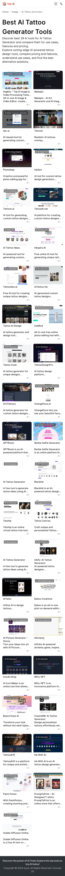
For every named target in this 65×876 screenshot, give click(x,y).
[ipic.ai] (17, 119)
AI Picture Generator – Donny (15, 639)
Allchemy (39, 637)
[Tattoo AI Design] (17, 314)
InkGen (38, 169)
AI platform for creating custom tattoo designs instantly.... (47, 217)
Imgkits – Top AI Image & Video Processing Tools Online (16, 93)
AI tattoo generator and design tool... (16, 334)
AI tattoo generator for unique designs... (15, 373)
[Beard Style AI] (17, 704)
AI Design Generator (43, 503)
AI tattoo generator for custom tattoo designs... (16, 412)
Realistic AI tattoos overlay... (44, 139)
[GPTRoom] (17, 431)
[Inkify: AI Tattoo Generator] (48, 548)
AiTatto (7, 598)
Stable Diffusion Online (16, 832)
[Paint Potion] (17, 782)
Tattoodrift (9, 754)
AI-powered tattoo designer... (44, 568)
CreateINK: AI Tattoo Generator (45, 717)
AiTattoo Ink (41, 286)
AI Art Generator (42, 152)
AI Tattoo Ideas (11, 247)
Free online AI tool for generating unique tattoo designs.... (48, 256)
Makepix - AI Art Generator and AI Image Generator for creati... (47, 100)
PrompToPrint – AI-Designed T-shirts (44, 795)
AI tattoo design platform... (43, 373)
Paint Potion (10, 793)
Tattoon (38, 130)
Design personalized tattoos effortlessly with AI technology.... (47, 724)
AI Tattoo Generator (14, 481)
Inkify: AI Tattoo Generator (43, 561)
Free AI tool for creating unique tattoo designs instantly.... (16, 295)
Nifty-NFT (39, 676)
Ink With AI (40, 754)
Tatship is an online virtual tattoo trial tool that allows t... (15, 529)
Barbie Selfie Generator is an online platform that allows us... (48, 451)
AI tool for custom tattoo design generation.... (47, 178)
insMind (38, 325)
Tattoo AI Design (12, 325)
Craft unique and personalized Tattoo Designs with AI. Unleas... (48, 529)
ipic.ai (6, 130)
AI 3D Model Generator (44, 308)
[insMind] (48, 314)
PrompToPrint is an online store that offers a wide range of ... (48, 802)
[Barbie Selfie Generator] (48, 431)
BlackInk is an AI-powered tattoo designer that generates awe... (47, 490)
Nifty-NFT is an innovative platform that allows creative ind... (47, 685)
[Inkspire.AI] (48, 236)
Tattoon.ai (8, 208)
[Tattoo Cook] (17, 353)
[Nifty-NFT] (48, 665)
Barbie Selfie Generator (47, 442)
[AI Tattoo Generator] (17, 470)
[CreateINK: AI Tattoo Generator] (48, 704)
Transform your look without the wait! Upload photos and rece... (16, 724)
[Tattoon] (48, 119)
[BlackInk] (48, 470)
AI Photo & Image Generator (46, 113)
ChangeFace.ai (42, 403)
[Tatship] (17, 509)
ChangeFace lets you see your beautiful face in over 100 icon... (47, 412)
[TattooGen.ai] (17, 275)
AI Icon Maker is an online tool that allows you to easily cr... (15, 685)
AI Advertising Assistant (13, 152)
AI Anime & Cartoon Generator (16, 113)
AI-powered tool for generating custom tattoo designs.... (14, 256)
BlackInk (39, 481)
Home (5, 11)
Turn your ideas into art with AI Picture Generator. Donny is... (16, 646)
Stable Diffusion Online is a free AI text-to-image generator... (16, 841)
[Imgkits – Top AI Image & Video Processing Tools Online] (17, 80)
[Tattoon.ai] (17, 197)
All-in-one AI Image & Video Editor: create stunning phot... (14, 100)
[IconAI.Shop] (17, 665)
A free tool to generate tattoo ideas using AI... (15, 490)
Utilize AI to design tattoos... (13, 607)
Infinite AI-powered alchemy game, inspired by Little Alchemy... (47, 646)
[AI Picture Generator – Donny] (17, 626)
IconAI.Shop (9, 676)
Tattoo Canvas (42, 520)
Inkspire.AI (40, 247)
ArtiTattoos (9, 403)
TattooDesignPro (43, 364)
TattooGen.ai (10, 286)
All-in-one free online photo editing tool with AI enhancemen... (48, 334)
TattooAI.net (41, 208)
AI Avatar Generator (43, 620)
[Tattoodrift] (17, 743)
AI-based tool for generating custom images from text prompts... (13, 139)
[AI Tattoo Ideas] (17, 236)
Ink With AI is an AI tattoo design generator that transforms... (47, 763)
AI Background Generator (45, 74)
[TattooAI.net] (48, 197)
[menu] (56, 4)
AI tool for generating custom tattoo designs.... (16, 217)
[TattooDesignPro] (48, 353)
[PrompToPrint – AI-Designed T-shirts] (48, 782)
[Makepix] (48, 80)
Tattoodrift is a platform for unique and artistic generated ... (16, 763)
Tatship (7, 520)
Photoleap (8, 169)
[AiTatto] (17, 587)
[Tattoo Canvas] (48, 509)
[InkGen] (48, 158)
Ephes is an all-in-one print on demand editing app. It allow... (47, 607)
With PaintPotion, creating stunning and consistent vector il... (15, 802)
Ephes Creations (43, 598)
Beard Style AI (11, 715)
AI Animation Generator (13, 74)
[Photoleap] (17, 158)
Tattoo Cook (10, 364)
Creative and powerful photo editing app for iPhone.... (15, 178)
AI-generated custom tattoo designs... (46, 295)
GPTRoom (8, 442)
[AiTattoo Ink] (48, 275)
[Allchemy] (48, 626)
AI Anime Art (9, 230)
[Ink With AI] (48, 743)
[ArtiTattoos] (17, 392)
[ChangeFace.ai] (48, 392)
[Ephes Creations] (48, 587)
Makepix (38, 91)
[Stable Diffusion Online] (17, 821)
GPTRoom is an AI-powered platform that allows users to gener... (15, 451)
